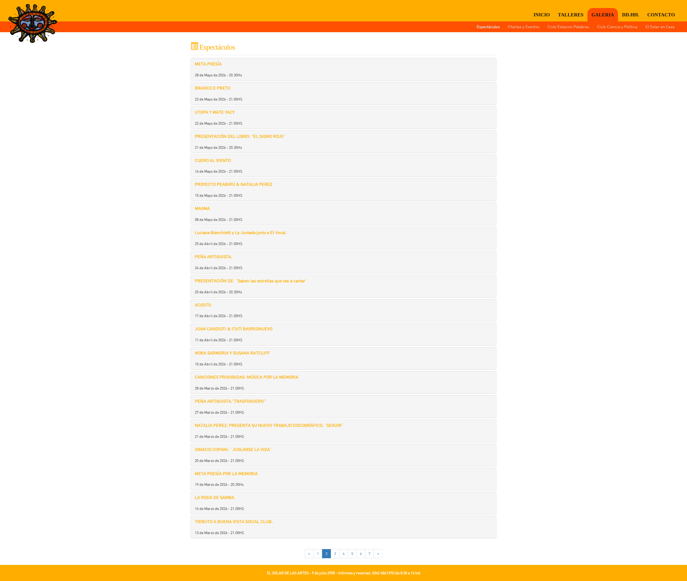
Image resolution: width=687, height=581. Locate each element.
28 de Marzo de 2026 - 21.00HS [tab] (246, 382)
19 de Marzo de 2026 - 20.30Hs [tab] (226, 479)
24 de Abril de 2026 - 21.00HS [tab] (218, 262)
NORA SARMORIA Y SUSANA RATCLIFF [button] (232, 353)
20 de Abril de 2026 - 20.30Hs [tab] (251, 286)
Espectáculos (488, 26)
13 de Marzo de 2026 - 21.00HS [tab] (234, 527)
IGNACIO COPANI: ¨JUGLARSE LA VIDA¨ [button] (233, 449)
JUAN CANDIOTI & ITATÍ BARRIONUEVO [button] (233, 328)
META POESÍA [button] (208, 63)
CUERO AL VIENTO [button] (213, 160)
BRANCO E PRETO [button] (212, 88)
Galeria (602, 14)
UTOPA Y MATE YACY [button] (215, 112)
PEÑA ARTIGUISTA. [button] (213, 256)
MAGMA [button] (202, 208)
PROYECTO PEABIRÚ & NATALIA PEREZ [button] (233, 184)
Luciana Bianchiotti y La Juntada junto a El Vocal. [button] (241, 232)
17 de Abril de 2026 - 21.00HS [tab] (218, 310)
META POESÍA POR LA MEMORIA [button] (226, 473)
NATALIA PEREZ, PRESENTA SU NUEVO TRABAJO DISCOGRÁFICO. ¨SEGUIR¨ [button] (269, 425)
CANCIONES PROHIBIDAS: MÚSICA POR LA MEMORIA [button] (246, 377)
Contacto (661, 14)
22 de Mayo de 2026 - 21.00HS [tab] (218, 117)
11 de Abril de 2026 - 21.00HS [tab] (233, 334)
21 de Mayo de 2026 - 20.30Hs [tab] (240, 142)
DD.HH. (630, 14)
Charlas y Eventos (523, 26)
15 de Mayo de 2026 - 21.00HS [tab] (233, 190)
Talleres (570, 14)
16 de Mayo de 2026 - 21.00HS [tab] (218, 166)
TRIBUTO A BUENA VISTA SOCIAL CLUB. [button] (234, 521)
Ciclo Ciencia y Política (617, 26)
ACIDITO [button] (203, 305)
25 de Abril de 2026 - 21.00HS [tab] (241, 238)
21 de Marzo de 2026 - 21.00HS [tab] (269, 431)
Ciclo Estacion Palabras (568, 26)
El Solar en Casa (660, 26)
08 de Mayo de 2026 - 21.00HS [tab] (218, 214)
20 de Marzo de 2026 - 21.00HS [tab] (233, 455)
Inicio (541, 14)
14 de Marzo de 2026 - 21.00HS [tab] (219, 503)
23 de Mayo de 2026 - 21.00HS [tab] (218, 93)
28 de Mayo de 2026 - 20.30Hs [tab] (218, 69)
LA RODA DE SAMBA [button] (214, 497)
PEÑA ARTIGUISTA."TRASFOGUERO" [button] (230, 401)
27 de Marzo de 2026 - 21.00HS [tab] (230, 406)
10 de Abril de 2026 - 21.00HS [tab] (232, 358)
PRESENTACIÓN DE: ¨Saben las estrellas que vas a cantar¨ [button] (251, 280)
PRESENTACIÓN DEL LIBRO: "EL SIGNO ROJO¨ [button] (240, 136)
